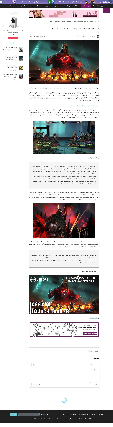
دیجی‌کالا (101, 414)
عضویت (14, 414)
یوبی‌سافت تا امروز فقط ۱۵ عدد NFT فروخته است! (83, 105)
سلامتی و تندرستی (34, 5)
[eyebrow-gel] (64, 14)
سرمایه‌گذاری (23, 5)
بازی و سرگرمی (86, 5)
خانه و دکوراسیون (56, 5)
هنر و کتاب (76, 5)
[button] (48, 343)
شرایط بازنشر (93, 414)
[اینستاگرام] (13, 419)
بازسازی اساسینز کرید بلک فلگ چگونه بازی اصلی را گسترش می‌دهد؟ (10, 76)
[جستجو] (107, 16)
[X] (16, 419)
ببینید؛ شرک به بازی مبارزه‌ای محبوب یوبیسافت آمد (10, 66)
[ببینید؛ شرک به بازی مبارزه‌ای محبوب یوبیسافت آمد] (21, 68)
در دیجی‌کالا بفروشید (63, 414)
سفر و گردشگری (45, 5)
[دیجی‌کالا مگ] (106, 10)
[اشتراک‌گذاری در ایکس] (35, 343)
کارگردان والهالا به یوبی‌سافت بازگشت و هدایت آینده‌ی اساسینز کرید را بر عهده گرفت (9, 49)
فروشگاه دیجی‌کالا (13, 5)
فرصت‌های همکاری (83, 414)
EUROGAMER (93, 318)
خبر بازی (86, 21)
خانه (98, 21)
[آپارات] (19, 419)
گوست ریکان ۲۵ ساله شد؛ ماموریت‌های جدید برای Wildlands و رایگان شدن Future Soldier (10, 58)
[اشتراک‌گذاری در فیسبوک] (38, 343)
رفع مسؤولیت (74, 414)
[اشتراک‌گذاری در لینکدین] (40, 343)
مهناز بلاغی (93, 36)
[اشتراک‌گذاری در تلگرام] (29, 343)
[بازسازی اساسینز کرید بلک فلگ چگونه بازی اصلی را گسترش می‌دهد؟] (21, 76)
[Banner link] (56, 2)
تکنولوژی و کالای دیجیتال (98, 5)
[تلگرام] (11, 419)
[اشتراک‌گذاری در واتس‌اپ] (32, 343)
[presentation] (23, 25)
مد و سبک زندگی (67, 5)
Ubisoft (90, 351)
